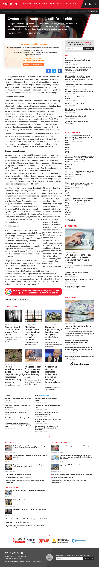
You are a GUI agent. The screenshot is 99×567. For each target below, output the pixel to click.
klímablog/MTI (33, 33)
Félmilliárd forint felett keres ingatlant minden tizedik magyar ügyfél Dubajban (82, 137)
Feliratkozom (88, 48)
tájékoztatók (17, 561)
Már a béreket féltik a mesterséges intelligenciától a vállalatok (30, 456)
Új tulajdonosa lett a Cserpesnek (62, 477)
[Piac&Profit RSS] (22, 553)
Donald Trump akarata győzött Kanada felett (47, 406)
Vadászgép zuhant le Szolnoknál (76, 116)
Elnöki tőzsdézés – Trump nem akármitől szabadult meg (48, 420)
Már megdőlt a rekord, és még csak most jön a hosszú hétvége (79, 280)
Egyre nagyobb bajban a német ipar (71, 465)
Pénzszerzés (70, 297)
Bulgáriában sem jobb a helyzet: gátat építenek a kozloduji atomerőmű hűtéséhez (47, 428)
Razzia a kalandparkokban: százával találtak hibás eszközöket (72, 474)
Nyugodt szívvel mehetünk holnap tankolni (46, 399)
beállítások (26, 561)
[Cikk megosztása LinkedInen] (60, 71)
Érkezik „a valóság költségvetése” (16, 412)
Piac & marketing (12, 487)
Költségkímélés (71, 226)
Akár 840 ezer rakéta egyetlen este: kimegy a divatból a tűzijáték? (82, 184)
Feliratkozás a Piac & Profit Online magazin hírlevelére (73, 556)
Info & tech (9, 443)
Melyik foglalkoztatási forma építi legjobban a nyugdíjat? (79, 357)
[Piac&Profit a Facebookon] (18, 553)
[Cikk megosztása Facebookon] (48, 71)
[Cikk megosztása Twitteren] (54, 71)
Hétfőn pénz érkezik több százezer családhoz (76, 97)
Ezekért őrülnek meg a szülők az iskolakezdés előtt (29, 490)
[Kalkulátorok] (85, 3)
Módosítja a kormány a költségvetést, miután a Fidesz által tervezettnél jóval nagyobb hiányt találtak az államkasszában (79, 77)
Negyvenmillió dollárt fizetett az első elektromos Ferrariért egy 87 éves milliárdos (84, 157)
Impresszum (8, 556)
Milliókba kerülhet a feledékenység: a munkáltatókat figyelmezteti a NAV (77, 341)
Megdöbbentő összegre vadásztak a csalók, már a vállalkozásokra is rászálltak (29, 465)
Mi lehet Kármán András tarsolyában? (17, 418)
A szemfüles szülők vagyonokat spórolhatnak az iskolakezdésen (76, 287)
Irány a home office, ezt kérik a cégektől (18, 477)
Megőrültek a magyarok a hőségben (17, 522)
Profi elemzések (62, 4)
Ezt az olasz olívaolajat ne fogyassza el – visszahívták (18, 406)
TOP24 (9, 395)
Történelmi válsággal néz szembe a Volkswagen (76, 122)
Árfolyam (73, 4)
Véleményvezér (11, 306)
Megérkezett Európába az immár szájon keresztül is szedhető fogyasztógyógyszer (79, 90)
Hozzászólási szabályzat (13, 559)
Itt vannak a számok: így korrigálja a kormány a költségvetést (46, 413)
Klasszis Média (36, 561)
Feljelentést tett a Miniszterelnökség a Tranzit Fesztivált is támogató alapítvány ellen (18, 424)
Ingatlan (37, 4)
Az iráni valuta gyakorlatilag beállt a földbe (79, 84)
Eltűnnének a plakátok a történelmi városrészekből (29, 509)
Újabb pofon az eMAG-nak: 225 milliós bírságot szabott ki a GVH (26, 519)
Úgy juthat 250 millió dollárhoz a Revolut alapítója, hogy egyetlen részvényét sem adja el (82, 200)
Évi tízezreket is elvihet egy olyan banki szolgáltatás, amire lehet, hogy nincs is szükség (77, 60)
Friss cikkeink (27, 4)
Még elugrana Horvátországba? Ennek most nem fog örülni (79, 110)
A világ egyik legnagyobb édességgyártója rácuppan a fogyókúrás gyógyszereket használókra (30, 446)
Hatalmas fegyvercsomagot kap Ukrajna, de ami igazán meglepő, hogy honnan (53, 333)
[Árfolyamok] (90, 4)
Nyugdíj (44, 4)
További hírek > (70, 220)
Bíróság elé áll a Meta (20, 500)
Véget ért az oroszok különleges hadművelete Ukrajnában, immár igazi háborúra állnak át (52, 376)
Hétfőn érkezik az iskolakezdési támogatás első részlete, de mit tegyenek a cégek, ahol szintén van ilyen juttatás (79, 349)
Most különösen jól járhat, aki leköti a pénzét (79, 104)
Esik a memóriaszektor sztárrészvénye (18, 474)
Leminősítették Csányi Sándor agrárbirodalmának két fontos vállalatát (84, 173)
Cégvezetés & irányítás (60, 443)
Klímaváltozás (11, 299)
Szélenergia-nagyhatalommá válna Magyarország (76, 273)
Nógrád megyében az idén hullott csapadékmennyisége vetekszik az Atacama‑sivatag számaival (15, 374)
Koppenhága (23, 299)
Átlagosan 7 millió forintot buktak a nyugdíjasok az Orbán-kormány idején (33, 372)
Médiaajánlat (22, 556)
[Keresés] (95, 4)
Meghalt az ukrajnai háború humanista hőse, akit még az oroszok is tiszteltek (32, 333)
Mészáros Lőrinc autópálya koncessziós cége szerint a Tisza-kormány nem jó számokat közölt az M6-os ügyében (78, 69)
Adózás (52, 4)
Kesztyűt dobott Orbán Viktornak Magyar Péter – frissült (12, 331)
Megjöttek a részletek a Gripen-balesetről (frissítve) (18, 399)
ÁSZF (14, 556)
